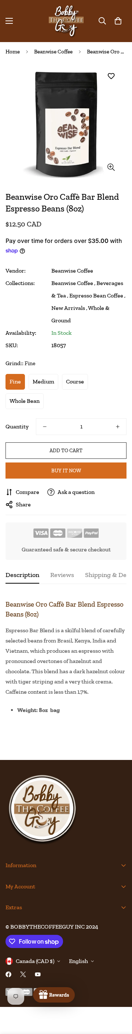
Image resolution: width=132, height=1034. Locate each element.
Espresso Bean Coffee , (97, 295)
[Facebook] (8, 974)
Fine (15, 381)
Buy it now (66, 471)
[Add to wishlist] (111, 76)
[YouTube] (38, 974)
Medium (43, 381)
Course (75, 381)
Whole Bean (25, 400)
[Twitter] (23, 974)
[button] (118, 20)
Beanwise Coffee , (73, 283)
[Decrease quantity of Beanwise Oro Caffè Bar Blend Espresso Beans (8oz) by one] (44, 427)
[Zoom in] (111, 167)
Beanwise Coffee (53, 51)
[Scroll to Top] (118, 995)
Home (13, 51)
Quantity (17, 426)
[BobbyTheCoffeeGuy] (66, 21)
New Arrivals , (69, 307)
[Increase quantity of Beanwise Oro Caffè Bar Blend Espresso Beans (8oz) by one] (117, 427)
